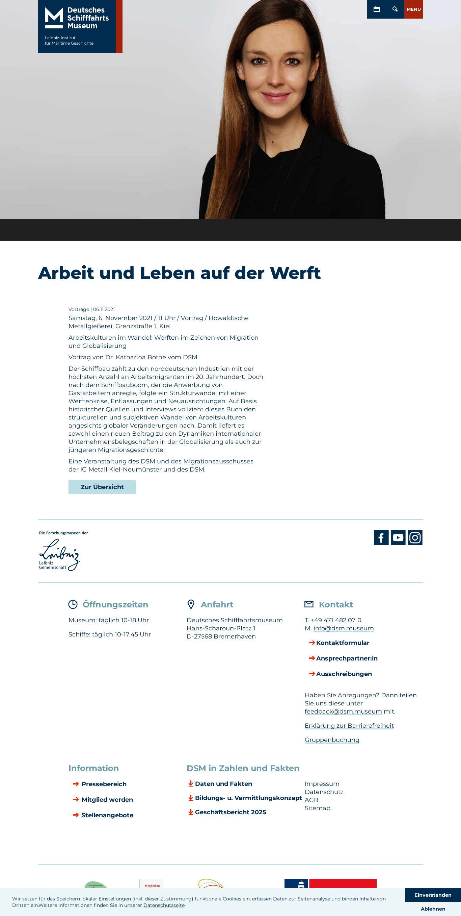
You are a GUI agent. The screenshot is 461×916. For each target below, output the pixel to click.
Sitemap (317, 808)
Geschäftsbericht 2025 (230, 812)
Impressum (322, 784)
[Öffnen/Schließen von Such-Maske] (395, 9)
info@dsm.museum (344, 628)
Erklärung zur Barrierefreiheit (349, 725)
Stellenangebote (106, 815)
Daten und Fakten (223, 784)
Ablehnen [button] (433, 909)
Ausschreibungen (344, 674)
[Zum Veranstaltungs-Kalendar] (376, 9)
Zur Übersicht (102, 487)
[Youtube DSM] (399, 543)
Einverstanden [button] (433, 895)
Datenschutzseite (164, 905)
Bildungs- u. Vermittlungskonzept (248, 798)
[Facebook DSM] (382, 543)
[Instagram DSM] (415, 543)
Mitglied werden (106, 799)
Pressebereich (103, 784)
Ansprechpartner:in (347, 658)
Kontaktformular (343, 643)
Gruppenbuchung (332, 740)
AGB (312, 800)
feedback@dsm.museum (343, 711)
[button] (413, 9)
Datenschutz (324, 792)
